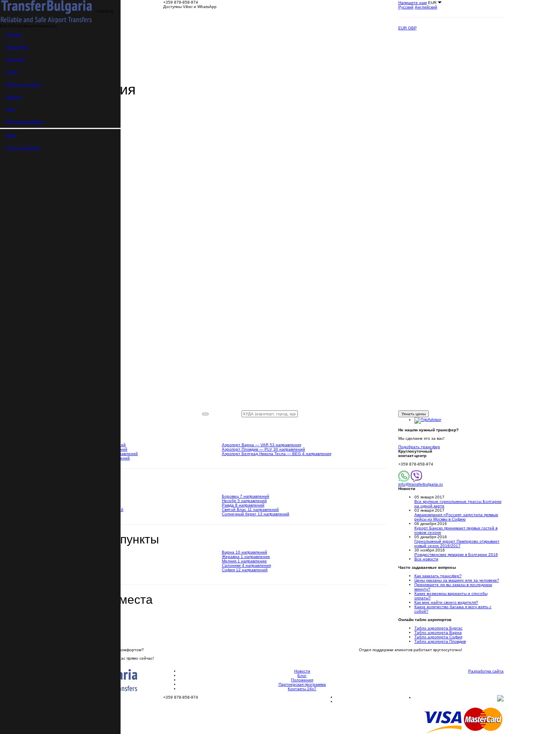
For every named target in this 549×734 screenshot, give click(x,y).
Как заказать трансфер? (438, 576)
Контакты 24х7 (302, 689)
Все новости (426, 559)
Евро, (11, 135)
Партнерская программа (302, 684)
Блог (10, 109)
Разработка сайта (486, 671)
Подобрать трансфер (419, 447)
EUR (403, 28)
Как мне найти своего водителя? (446, 602)
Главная (13, 34)
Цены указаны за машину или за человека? (456, 580)
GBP (412, 28)
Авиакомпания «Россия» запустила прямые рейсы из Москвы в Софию (456, 517)
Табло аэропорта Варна (438, 632)
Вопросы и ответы (23, 84)
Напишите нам (412, 2)
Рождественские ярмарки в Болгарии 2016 (456, 554)
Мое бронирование (25, 121)
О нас (11, 72)
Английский (426, 7)
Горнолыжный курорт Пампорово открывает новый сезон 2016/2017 (457, 543)
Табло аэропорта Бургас (438, 628)
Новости (14, 96)
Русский (406, 7)
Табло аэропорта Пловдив (440, 641)
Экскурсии (15, 59)
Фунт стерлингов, (23, 148)
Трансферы (17, 47)
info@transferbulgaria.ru (420, 484)
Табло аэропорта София (438, 637)
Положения (302, 680)
